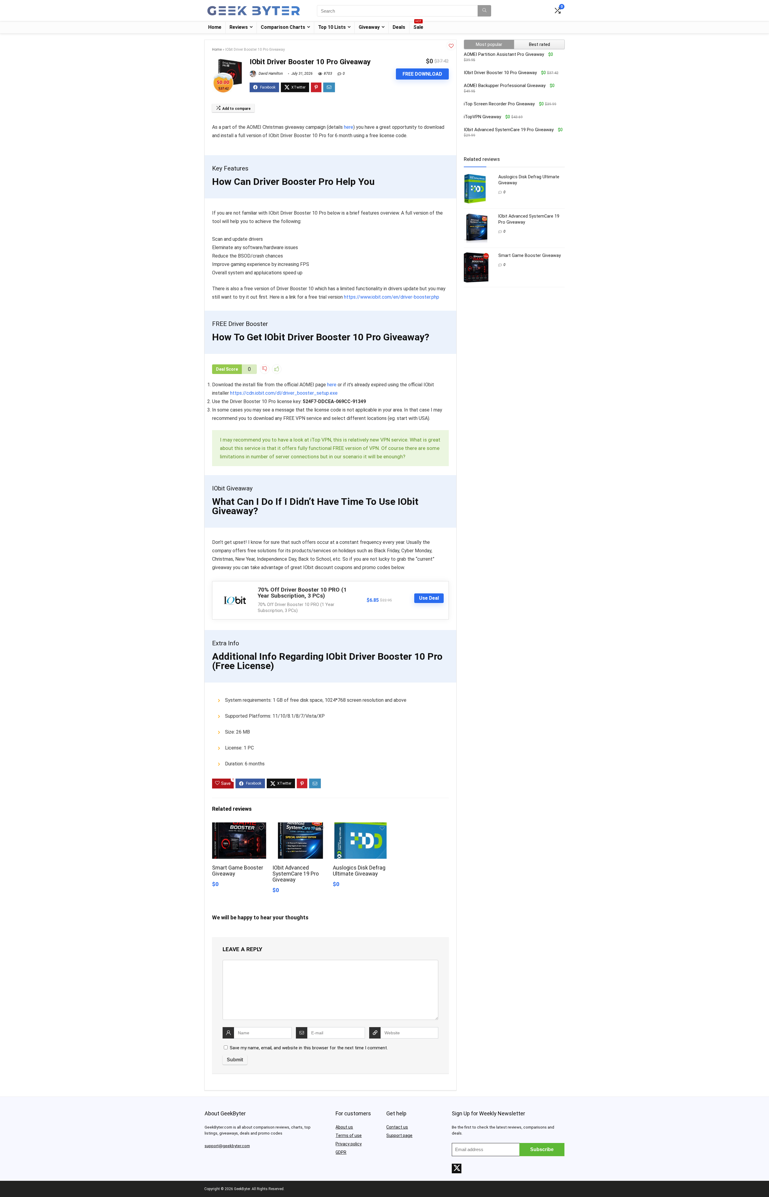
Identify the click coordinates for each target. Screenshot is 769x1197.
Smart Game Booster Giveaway (529, 255)
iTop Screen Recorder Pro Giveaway (499, 104)
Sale (418, 26)
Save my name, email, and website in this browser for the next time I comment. (309, 1048)
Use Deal (429, 598)
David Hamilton (270, 73)
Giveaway (369, 27)
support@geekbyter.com (227, 1146)
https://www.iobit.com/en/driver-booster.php (391, 297)
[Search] (484, 11)
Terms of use (349, 1135)
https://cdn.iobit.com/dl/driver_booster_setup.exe (284, 393)
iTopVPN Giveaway (482, 116)
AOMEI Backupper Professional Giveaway (505, 85)
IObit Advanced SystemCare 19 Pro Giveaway (295, 874)
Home (214, 27)
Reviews (238, 27)
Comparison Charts (283, 27)
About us (344, 1127)
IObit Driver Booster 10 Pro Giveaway (500, 72)
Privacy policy (349, 1143)
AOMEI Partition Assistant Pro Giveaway (504, 54)
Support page (399, 1135)
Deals (399, 27)
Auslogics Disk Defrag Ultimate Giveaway (359, 871)
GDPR (341, 1152)
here (348, 127)
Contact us (397, 1127)
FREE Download (422, 74)
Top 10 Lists (332, 27)
